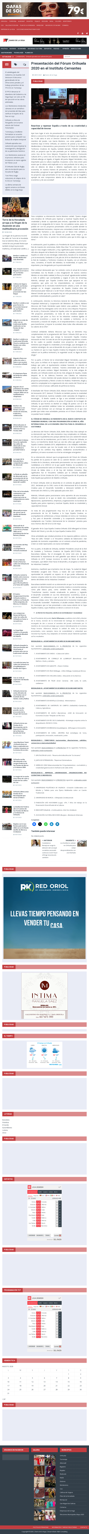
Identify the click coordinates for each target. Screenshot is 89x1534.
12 (32, 1382)
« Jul (3, 1399)
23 (81, 1386)
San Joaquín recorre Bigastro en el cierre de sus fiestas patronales (21, 272)
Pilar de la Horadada (27, 25)
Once (4, 1133)
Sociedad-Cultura (35, 49)
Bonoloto (6, 1120)
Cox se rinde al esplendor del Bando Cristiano (21, 680)
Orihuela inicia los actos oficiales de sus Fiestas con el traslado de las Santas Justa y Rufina (21, 695)
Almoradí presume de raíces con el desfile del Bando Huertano (20, 513)
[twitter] (87, 33)
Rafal (51, 21)
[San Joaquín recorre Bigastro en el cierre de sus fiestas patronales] (7, 271)
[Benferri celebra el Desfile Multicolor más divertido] (7, 258)
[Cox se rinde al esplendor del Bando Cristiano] (7, 680)
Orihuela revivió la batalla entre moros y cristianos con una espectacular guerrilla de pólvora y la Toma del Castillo (21, 580)
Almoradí (21, 21)
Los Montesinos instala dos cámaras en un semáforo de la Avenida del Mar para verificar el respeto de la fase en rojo (15, 111)
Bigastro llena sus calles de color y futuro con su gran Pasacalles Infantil (20, 361)
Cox (2, 25)
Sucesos (13, 49)
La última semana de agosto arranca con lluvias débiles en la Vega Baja (15, 187)
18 (20, 1386)
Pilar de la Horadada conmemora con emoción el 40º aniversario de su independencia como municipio (21, 496)
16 (81, 1382)
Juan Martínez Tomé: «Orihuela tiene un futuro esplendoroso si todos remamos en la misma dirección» (21, 746)
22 (69, 1386)
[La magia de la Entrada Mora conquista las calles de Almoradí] (7, 461)
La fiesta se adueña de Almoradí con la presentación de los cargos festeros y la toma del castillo (20, 478)
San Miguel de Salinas (52, 25)
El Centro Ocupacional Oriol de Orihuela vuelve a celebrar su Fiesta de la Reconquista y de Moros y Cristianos (21, 599)
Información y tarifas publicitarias (64, 1527)
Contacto (83, 1527)
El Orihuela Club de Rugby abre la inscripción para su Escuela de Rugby (15, 169)
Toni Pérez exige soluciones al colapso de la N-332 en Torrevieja (15, 178)
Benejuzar (40, 25)
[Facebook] (78, 33)
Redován (45, 21)
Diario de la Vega (51, 75)
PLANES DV (29, 53)
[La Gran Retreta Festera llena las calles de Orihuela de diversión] (7, 562)
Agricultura (76, 49)
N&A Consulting (62, 1532)
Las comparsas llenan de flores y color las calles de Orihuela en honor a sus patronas (20, 617)
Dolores (58, 21)
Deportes (47, 49)
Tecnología (18, 53)
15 (69, 1382)
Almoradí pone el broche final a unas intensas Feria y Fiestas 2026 (20, 428)
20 (44, 1386)
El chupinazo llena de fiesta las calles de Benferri (20, 375)
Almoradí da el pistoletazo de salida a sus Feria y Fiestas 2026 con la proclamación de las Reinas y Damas (21, 530)
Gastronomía (6, 53)
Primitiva (5, 1122)
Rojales (37, 21)
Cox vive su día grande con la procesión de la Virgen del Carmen (20, 711)
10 (8, 1382)
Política (4, 49)
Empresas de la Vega (8, 29)
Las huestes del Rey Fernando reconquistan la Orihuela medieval (20, 547)
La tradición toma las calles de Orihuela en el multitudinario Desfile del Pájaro (21, 665)
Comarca (65, 25)
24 (8, 1389)
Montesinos (67, 21)
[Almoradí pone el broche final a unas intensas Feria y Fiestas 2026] (7, 427)
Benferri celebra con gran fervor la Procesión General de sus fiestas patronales (21, 307)
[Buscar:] (75, 57)
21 (56, 1386)
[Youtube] (82, 33)
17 (8, 1386)
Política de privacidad (40, 1527)
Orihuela (4, 21)
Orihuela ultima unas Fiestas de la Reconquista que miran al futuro (21, 794)
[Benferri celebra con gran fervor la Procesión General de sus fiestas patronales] (7, 305)
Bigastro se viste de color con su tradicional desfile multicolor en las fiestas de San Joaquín (20, 325)
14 (56, 1382)
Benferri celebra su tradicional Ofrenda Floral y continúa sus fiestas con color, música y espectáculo (21, 344)
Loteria (5, 1130)
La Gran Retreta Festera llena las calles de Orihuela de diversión (21, 563)
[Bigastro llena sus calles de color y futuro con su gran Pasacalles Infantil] (7, 360)
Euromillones (7, 1128)
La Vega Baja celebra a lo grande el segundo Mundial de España (20, 633)
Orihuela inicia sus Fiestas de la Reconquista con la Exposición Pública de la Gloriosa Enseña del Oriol (20, 728)
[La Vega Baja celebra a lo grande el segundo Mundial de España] (7, 632)
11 (20, 1382)
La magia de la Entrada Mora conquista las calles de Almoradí (20, 462)
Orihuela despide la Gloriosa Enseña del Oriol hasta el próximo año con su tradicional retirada (20, 649)
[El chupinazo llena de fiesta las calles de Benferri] (7, 376)
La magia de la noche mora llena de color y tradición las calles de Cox (21, 779)
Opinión (65, 49)
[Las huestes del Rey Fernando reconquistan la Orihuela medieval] (7, 547)
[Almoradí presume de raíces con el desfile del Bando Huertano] (7, 513)
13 (44, 1382)
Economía (22, 49)
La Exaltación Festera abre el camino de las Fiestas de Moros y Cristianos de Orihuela (21, 811)
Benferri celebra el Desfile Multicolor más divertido (20, 257)
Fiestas (56, 49)
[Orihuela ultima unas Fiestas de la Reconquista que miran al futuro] (7, 794)
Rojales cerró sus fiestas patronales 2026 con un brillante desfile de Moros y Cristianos (21, 828)
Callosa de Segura (11, 25)
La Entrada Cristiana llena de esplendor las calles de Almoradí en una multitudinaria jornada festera (20, 445)
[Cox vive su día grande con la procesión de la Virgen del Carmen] (7, 710)
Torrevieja (12, 21)
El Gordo (5, 1125)
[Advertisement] (58, 199)
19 (32, 1386)
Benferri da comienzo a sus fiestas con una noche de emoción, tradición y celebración (20, 410)
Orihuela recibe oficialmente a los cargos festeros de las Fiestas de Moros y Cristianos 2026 (20, 763)
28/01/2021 (38, 75)
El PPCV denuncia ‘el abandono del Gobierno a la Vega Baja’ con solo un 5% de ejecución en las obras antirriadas (15, 97)
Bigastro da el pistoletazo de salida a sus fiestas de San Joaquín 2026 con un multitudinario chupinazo (21, 391)
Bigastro (30, 21)
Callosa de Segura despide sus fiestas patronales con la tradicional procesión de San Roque (20, 289)
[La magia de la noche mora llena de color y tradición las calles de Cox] (7, 779)
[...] (27, 249)
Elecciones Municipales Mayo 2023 (28, 29)
